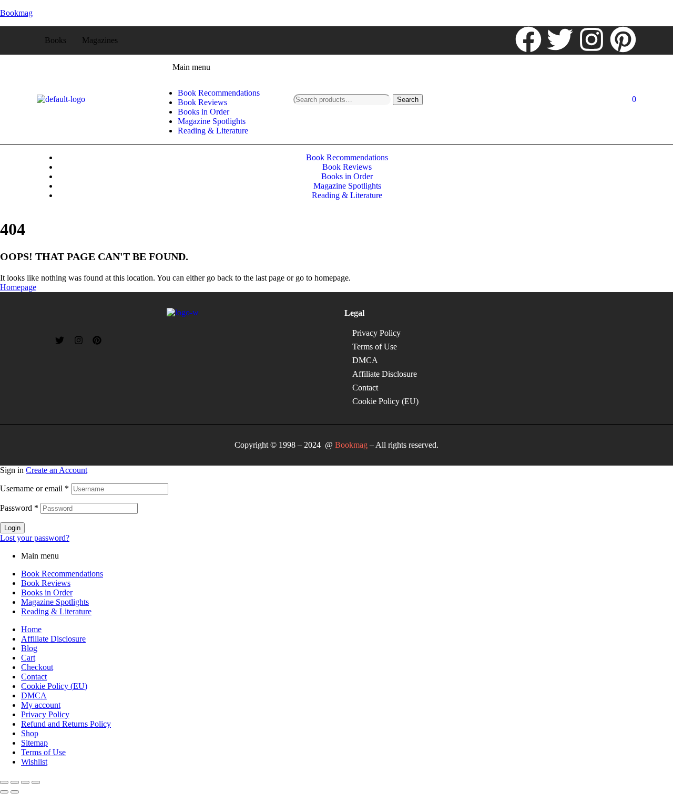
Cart (28, 657)
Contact (365, 387)
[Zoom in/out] (4, 782)
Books (55, 40)
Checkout (37, 667)
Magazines (100, 40)
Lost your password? (34, 537)
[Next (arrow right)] (15, 791)
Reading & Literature (56, 611)
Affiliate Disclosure (384, 373)
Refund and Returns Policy (66, 723)
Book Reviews (45, 583)
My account (40, 704)
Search (408, 100)
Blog (29, 648)
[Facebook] (528, 39)
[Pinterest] (623, 39)
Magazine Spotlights (55, 601)
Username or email (34, 488)
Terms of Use (374, 346)
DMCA (365, 360)
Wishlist (34, 761)
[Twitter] (560, 39)
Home (31, 629)
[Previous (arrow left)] (4, 791)
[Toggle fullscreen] (15, 782)
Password (19, 507)
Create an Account (56, 470)
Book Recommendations (62, 573)
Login (12, 528)
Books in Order (47, 592)
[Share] (25, 782)
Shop (29, 733)
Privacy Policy (376, 332)
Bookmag (16, 12)
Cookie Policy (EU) (385, 401)
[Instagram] (591, 39)
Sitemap (34, 742)
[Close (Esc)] (36, 782)
